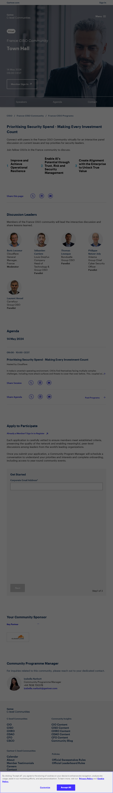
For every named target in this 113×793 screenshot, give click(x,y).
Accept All (66, 787)
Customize (45, 787)
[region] (56, 782)
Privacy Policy (86, 778)
